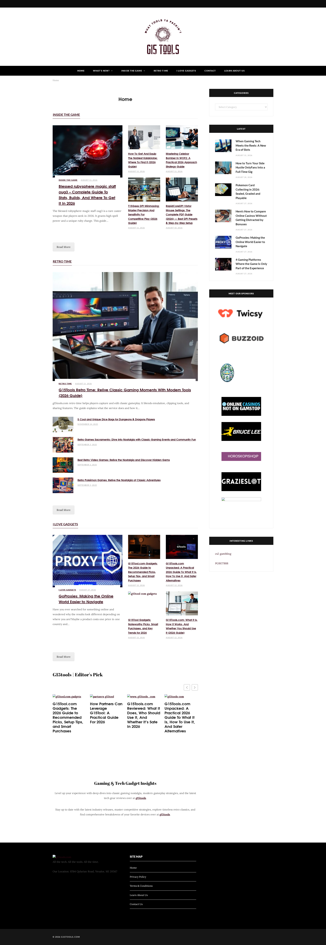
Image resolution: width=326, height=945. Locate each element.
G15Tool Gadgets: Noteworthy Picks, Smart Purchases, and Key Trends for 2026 (143, 626)
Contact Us (136, 904)
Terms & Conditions (141, 885)
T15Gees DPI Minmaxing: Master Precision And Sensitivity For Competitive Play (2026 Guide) (143, 214)
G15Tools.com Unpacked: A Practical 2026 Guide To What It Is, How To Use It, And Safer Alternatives (181, 571)
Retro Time (161, 70)
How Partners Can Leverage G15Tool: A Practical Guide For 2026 (106, 712)
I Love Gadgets (186, 70)
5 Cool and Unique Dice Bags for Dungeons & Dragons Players (116, 419)
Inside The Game (131, 70)
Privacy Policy (138, 876)
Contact (210, 70)
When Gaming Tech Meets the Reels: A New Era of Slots (251, 145)
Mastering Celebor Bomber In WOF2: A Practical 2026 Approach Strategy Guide (181, 159)
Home (80, 70)
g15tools (141, 798)
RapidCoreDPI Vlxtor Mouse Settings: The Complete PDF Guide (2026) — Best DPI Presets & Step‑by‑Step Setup (181, 214)
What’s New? (101, 70)
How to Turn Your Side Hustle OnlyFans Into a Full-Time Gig (250, 167)
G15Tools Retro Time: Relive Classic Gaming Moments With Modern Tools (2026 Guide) (125, 392)
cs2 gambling (223, 553)
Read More (64, 247)
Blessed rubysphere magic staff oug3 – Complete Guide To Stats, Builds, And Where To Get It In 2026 (87, 194)
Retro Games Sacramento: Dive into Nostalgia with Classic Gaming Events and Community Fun (137, 439)
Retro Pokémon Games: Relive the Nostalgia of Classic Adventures (119, 480)
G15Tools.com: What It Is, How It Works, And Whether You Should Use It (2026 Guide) (182, 626)
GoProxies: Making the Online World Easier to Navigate (86, 598)
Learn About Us (234, 70)
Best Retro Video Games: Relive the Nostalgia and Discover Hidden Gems (124, 460)
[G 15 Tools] (163, 37)
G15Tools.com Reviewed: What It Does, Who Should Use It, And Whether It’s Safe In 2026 (143, 714)
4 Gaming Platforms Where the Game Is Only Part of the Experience (251, 264)
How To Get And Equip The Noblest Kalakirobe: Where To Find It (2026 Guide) (143, 159)
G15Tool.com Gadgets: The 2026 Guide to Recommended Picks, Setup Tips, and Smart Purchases (143, 571)
